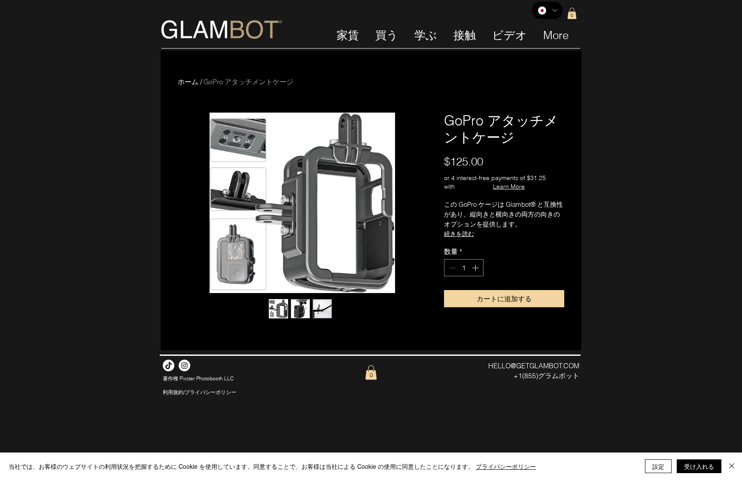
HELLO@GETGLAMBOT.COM (533, 365)
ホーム (188, 81)
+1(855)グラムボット (546, 375)
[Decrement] (451, 268)
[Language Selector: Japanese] (547, 10)
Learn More (509, 186)
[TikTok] (168, 365)
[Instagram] (184, 365)
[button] (572, 13)
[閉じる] (732, 466)
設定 (658, 466)
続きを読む (459, 234)
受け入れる (699, 466)
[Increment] (476, 268)
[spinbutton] (463, 268)
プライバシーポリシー (506, 466)
